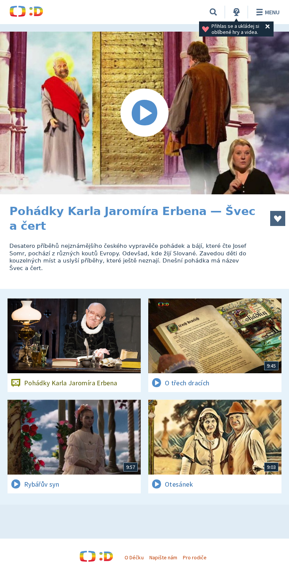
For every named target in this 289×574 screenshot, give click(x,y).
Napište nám (163, 557)
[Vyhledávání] (213, 12)
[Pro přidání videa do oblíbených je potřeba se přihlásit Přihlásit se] (277, 218)
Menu (272, 12)
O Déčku (134, 557)
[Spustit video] (144, 113)
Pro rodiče (195, 557)
